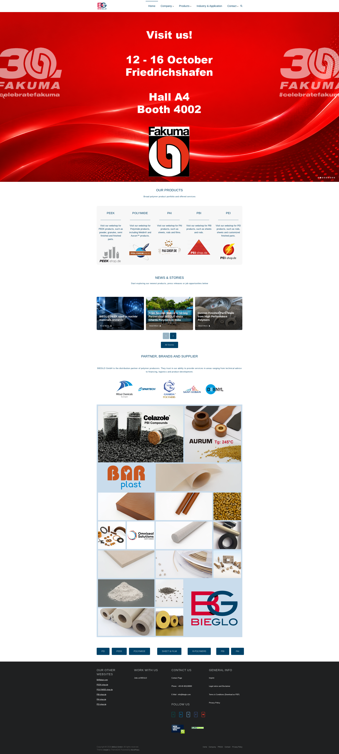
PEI (228, 213)
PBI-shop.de (101, 695)
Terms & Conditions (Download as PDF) (224, 695)
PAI (169, 213)
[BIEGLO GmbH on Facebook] (196, 714)
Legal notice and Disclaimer (219, 686)
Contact (232, 6)
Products (184, 6)
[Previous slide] (4, 97)
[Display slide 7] (330, 177)
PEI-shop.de (101, 704)
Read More (104, 326)
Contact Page (176, 678)
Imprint (211, 678)
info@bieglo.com (184, 695)
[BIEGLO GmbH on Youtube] (203, 714)
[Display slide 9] (334, 177)
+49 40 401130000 (185, 686)
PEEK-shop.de (102, 685)
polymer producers (150, 368)
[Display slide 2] (320, 177)
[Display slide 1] (318, 177)
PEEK (111, 213)
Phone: (174, 686)
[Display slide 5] (326, 177)
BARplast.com (102, 680)
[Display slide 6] (328, 177)
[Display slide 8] (332, 177)
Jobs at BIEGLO (140, 678)
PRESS (220, 747)
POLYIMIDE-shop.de (105, 690)
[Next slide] (335, 97)
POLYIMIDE (140, 213)
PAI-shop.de (101, 699)
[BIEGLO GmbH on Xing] (173, 714)
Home (151, 6)
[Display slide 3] (322, 177)
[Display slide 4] (324, 177)
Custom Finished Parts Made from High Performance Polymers (216, 316)
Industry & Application (209, 6)
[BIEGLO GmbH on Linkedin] (181, 714)
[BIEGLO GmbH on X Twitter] (188, 714)
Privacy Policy (214, 703)
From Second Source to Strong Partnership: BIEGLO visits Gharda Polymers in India (168, 316)
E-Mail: (174, 695)
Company (166, 6)
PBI (199, 213)
